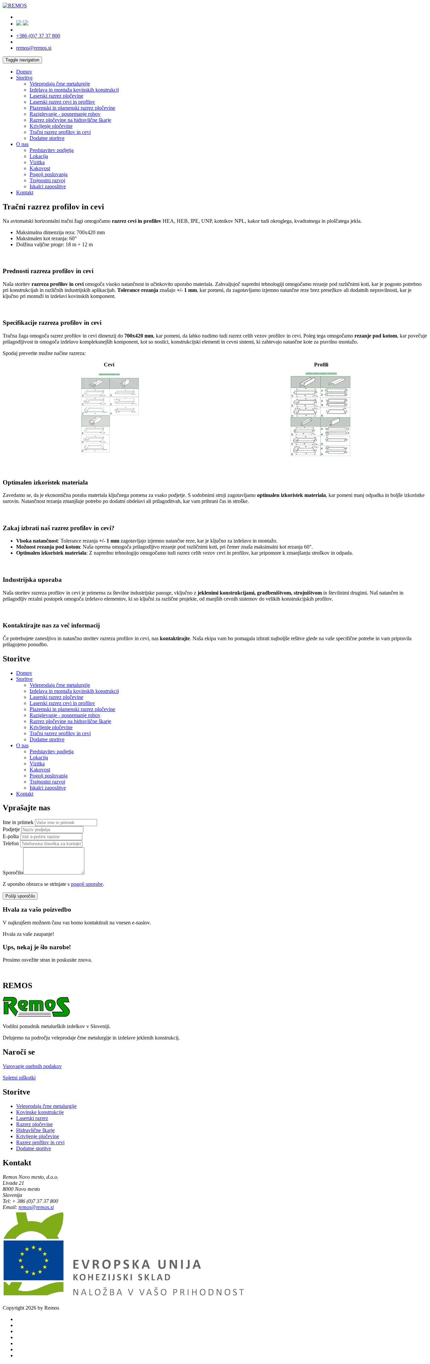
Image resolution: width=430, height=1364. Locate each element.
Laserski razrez (32, 1118)
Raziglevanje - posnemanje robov (65, 114)
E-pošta (11, 836)
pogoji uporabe (87, 884)
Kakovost (40, 168)
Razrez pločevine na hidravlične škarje (70, 120)
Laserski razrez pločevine (56, 96)
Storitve (24, 78)
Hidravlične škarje (35, 1130)
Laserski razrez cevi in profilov (62, 102)
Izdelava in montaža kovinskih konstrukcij (74, 90)
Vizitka (37, 162)
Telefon (11, 843)
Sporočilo (13, 872)
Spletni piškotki (19, 1077)
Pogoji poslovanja (49, 174)
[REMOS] (15, 5)
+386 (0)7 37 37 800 (38, 36)
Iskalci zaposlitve (48, 186)
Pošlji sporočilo (20, 896)
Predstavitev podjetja (52, 150)
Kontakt (24, 192)
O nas (22, 144)
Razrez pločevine (34, 1124)
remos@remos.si (33, 48)
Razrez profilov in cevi (40, 1142)
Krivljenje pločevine (51, 126)
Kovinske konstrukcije (40, 1112)
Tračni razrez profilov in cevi (60, 132)
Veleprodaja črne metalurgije (60, 84)
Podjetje (11, 829)
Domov (24, 71)
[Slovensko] (19, 24)
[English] (25, 24)
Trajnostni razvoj (47, 180)
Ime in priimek (18, 822)
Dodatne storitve (47, 138)
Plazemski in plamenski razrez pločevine (72, 108)
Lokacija (39, 156)
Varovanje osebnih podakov (32, 1066)
